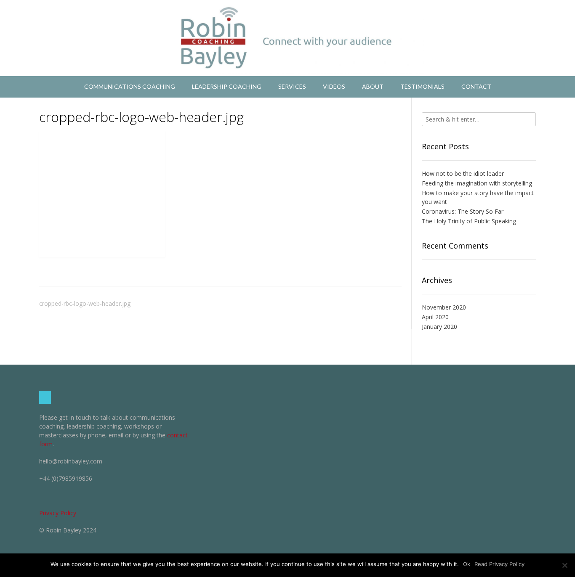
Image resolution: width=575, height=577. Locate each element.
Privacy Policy (57, 513)
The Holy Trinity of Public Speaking (469, 221)
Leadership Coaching (226, 86)
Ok (466, 564)
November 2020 (444, 307)
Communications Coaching (129, 86)
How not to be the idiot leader (463, 173)
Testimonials (422, 86)
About (372, 86)
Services (292, 86)
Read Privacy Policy (499, 564)
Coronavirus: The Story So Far (462, 211)
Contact (476, 86)
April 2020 (435, 317)
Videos (334, 86)
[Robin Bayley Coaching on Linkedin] (45, 397)
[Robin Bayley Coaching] (287, 38)
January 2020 (439, 327)
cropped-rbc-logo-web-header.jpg (84, 303)
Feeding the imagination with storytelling (477, 183)
